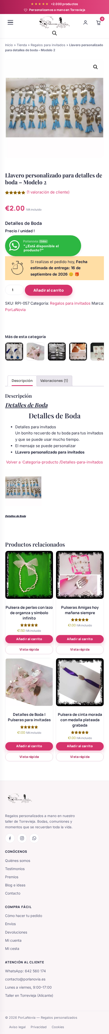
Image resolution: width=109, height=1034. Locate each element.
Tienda (22, 45)
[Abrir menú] (10, 22)
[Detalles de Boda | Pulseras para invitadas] (35, 351)
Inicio (9, 45)
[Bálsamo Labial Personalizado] (99, 351)
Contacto (12, 893)
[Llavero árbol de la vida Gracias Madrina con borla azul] (14, 351)
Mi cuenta (13, 940)
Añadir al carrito (48, 290)
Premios (11, 877)
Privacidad (39, 1027)
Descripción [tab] (22, 380)
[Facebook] (10, 838)
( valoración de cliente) (48, 192)
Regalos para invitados (48, 45)
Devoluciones (16, 932)
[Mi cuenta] (85, 22)
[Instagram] (22, 838)
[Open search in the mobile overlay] (54, 33)
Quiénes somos (17, 860)
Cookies (58, 1027)
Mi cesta (12, 948)
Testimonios (15, 869)
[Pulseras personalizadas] (57, 351)
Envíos (10, 924)
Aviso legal (17, 1027)
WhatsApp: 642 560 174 (25, 971)
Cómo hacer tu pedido (23, 915)
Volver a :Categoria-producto (32, 462)
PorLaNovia (15, 309)
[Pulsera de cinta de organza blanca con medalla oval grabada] (78, 351)
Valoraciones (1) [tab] (54, 380)
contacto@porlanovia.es (25, 979)
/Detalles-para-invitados (81, 462)
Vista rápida (29, 649)
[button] (95, 67)
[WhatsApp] (34, 838)
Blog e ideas (15, 885)
